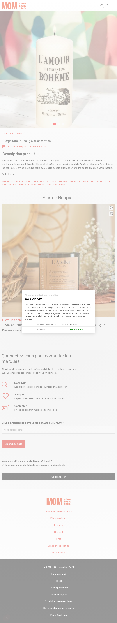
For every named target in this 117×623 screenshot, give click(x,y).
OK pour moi (76, 329)
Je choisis (40, 329)
